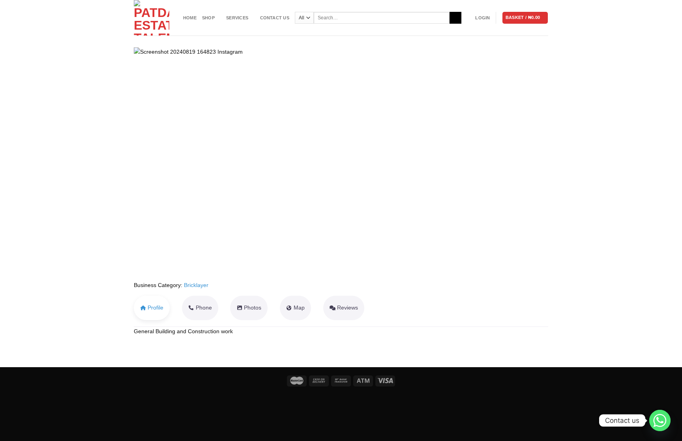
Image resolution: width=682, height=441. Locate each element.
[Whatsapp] (660, 420)
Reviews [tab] (347, 307)
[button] (165, 164)
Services (237, 17)
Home (190, 17)
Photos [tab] (252, 307)
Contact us (274, 17)
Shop (208, 17)
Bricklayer (196, 285)
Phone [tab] (204, 307)
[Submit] (455, 18)
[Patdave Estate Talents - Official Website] (152, 18)
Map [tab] (299, 307)
